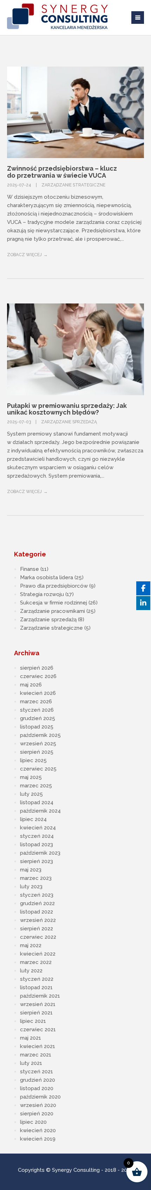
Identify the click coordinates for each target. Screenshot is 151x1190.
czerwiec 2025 (38, 769)
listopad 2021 (36, 987)
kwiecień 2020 (38, 1130)
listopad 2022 (36, 912)
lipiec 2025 (33, 760)
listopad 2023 (36, 844)
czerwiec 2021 (38, 1029)
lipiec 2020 (33, 1122)
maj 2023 (30, 870)
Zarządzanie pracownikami (52, 611)
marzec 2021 (35, 1055)
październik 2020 (40, 1097)
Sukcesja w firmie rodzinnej (53, 603)
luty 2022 (31, 970)
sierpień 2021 (36, 1013)
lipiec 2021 (33, 1021)
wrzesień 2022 (38, 920)
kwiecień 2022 (37, 954)
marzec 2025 (36, 785)
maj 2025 (31, 777)
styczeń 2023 (36, 895)
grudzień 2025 (37, 718)
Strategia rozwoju (42, 594)
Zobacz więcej (24, 254)
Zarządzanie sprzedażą (69, 421)
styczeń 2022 (36, 979)
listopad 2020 (36, 1088)
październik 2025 (40, 735)
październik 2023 (40, 853)
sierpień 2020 (36, 1113)
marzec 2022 (36, 962)
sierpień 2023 (36, 861)
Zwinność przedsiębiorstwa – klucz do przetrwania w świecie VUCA (62, 172)
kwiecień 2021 (37, 1046)
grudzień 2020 (37, 1080)
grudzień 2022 (37, 903)
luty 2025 (31, 794)
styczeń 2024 (37, 836)
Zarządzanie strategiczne (73, 185)
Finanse (29, 569)
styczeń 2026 (37, 710)
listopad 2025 (36, 727)
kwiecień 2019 (37, 1139)
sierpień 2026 (36, 668)
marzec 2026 (36, 701)
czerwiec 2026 (38, 676)
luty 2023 (31, 886)
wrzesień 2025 (38, 743)
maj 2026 (31, 685)
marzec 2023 (36, 878)
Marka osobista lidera (46, 577)
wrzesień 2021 (37, 1004)
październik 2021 (40, 996)
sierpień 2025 (36, 752)
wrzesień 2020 (38, 1105)
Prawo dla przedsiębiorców (54, 586)
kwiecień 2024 (38, 828)
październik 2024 (40, 811)
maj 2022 (30, 945)
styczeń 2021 (36, 1071)
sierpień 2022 (36, 928)
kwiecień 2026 (38, 693)
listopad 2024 (36, 802)
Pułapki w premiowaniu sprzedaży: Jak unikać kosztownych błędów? (67, 409)
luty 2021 (31, 1063)
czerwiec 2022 (38, 937)
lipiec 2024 (33, 819)
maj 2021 (30, 1038)
